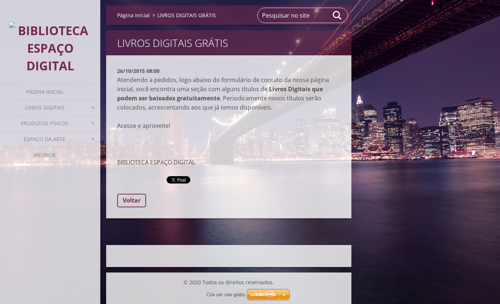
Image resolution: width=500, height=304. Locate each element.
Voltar (132, 200)
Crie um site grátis (225, 294)
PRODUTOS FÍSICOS (44, 123)
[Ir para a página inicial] (50, 37)
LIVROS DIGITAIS (44, 107)
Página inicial (45, 91)
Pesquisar (337, 15)
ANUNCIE (44, 154)
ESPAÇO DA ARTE (45, 139)
